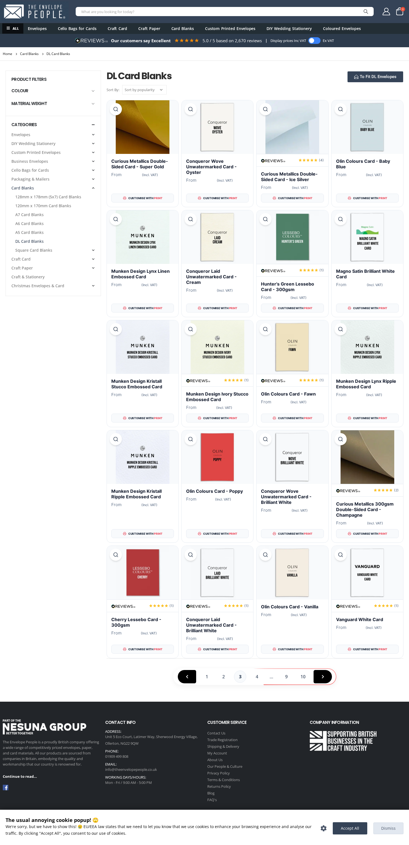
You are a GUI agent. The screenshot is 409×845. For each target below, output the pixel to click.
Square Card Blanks (33, 250)
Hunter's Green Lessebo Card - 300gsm (287, 286)
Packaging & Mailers (30, 179)
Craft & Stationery (28, 276)
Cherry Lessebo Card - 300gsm (136, 622)
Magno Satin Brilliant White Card (365, 273)
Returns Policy (219, 786)
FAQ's (212, 799)
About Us (215, 759)
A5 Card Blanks (29, 232)
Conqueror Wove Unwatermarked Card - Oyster (211, 166)
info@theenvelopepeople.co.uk (131, 769)
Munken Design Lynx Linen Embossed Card (140, 273)
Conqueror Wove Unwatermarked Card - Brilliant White (286, 496)
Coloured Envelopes (342, 28)
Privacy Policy (218, 773)
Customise (324, 828)
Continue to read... (20, 776)
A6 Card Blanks (29, 223)
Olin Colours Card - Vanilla (289, 606)
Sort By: (113, 89)
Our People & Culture (224, 766)
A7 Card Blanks (29, 214)
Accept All (350, 828)
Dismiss (388, 828)
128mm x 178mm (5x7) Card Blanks (48, 196)
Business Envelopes (29, 161)
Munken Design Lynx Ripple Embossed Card (366, 383)
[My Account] (386, 11)
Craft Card (117, 28)
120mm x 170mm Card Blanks (43, 205)
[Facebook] (5, 787)
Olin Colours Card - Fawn (288, 394)
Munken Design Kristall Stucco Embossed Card (136, 383)
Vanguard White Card (359, 619)
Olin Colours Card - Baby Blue (363, 163)
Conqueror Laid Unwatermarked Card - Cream (211, 276)
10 (302, 677)
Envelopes (37, 28)
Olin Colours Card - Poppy (214, 491)
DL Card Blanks (29, 241)
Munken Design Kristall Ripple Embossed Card (136, 493)
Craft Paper (149, 28)
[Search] (366, 11)
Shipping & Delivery (223, 746)
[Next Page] (323, 676)
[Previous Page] (187, 676)
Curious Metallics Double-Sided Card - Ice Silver (289, 176)
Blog (211, 793)
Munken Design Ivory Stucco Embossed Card (217, 396)
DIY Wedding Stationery (289, 28)
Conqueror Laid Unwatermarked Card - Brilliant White (211, 625)
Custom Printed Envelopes (230, 28)
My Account (217, 753)
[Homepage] (34, 11)
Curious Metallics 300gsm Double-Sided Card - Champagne (365, 509)
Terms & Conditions (223, 779)
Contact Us (216, 733)
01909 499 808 (116, 756)
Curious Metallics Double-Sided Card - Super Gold (139, 163)
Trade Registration (222, 739)
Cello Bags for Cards (77, 28)
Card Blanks (182, 28)
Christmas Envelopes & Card (37, 285)
